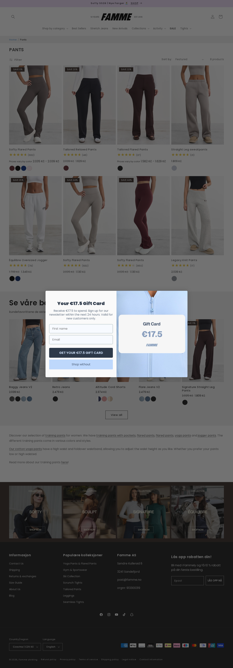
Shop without (81, 364)
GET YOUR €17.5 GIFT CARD (81, 352)
